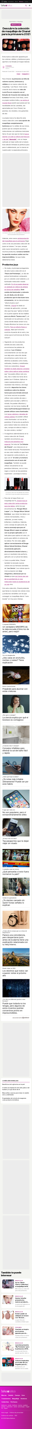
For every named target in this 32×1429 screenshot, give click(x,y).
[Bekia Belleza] (6, 5)
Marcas (3, 1395)
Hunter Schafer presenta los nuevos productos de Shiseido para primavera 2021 (22, 1300)
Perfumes (18, 1327)
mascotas (9, 1406)
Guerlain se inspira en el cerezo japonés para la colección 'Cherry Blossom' (22, 1331)
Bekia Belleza (12, 21)
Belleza (21, 1)
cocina (20, 1405)
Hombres (24, 1398)
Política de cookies (7, 1415)
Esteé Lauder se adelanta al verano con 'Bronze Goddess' (22, 1316)
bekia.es (4, 1405)
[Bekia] (4, 2)
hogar (27, 1406)
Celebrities (5, 1402)
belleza (14, 1405)
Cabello (10, 1395)
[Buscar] (26, 5)
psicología (21, 1406)
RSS (16, 1415)
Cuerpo (17, 1395)
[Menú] (29, 5)
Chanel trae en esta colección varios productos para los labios (15, 503)
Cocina (26, 1)
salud (15, 1406)
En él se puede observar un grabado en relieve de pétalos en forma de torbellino (16, 287)
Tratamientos (6, 1398)
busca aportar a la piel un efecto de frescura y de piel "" (15, 136)
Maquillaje (20, 21)
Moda (16, 1)
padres (25, 1405)
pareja (3, 1406)
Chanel (13, 306)
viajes (6, 1408)
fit (2, 1408)
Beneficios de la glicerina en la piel (13, 1084)
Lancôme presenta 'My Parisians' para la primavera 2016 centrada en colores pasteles (22, 1347)
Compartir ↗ (25, 74)
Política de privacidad (16, 1412)
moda (9, 1405)
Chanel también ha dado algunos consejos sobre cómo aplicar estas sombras (16, 368)
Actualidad (11, 1)
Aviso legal (4, 1412)
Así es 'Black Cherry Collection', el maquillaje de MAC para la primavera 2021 (22, 1284)
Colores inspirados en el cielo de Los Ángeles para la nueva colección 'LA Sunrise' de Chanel (22, 1362)
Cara (23, 1395)
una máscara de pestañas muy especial (13, 441)
